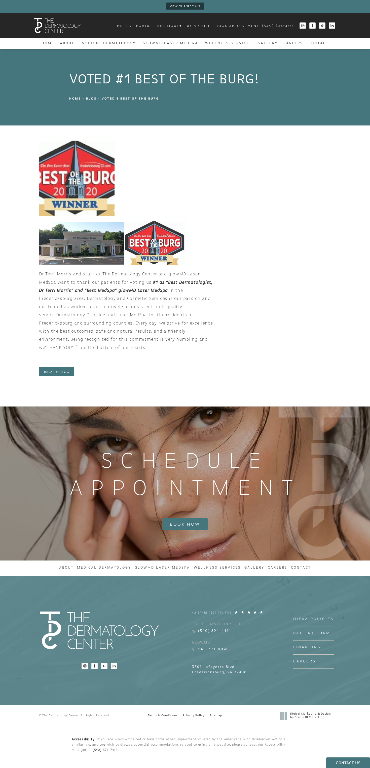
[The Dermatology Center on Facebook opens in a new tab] (313, 26)
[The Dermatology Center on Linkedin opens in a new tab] (332, 26)
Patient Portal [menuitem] (134, 25)
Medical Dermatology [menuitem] (109, 43)
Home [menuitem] (48, 43)
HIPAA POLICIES (313, 619)
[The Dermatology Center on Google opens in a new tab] (322, 26)
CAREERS (304, 661)
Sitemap (216, 715)
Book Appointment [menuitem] (238, 25)
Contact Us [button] (348, 763)
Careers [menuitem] (293, 43)
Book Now (185, 524)
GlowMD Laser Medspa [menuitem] (170, 43)
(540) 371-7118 (105, 750)
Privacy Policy (194, 715)
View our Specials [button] (185, 6)
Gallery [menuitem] (268, 43)
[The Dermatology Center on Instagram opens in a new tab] (303, 26)
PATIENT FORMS (313, 633)
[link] (278, 25)
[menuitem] (303, 26)
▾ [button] (180, 25)
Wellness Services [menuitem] (228, 43)
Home (75, 98)
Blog (91, 98)
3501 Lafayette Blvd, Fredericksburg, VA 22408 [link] (219, 669)
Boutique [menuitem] (168, 25)
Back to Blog (56, 371)
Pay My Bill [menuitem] (197, 25)
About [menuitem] (67, 43)
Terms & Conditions (163, 715)
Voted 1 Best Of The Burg (130, 98)
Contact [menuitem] (318, 43)
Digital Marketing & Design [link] (310, 716)
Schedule (185, 476)
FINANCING (307, 647)
